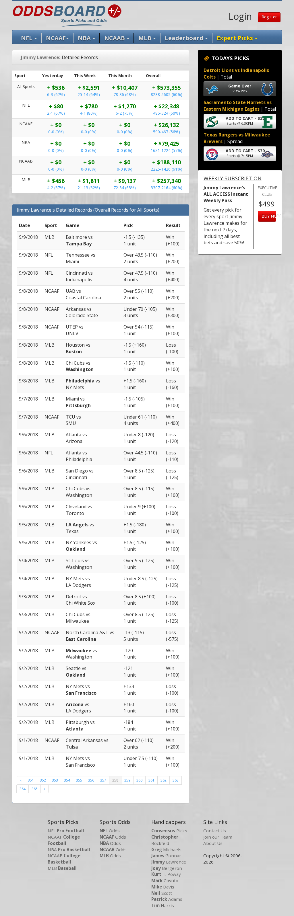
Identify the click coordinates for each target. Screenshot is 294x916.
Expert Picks (235, 38)
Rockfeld (164, 840)
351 (31, 780)
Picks (169, 830)
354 (67, 780)
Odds (110, 830)
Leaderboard (185, 38)
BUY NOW (269, 216)
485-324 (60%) (166, 113)
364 (23, 788)
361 (151, 780)
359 (127, 780)
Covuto (164, 880)
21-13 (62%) (89, 187)
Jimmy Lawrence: (40, 57)
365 (35, 788)
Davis (162, 887)
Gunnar (166, 855)
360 (139, 780)
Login (240, 16)
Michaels (166, 849)
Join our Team (217, 837)
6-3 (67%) (56, 94)
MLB (145, 38)
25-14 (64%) (89, 94)
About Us (213, 843)
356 (91, 780)
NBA (85, 38)
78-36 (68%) (124, 94)
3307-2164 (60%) (166, 187)
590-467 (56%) (166, 131)
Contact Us (214, 830)
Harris (162, 905)
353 (55, 780)
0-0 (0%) (56, 131)
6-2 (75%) (125, 113)
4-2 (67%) (56, 187)
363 (176, 780)
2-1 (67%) (56, 113)
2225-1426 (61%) (166, 169)
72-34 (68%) (124, 187)
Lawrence (168, 862)
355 (79, 780)
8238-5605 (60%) (166, 94)
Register (269, 16)
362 (163, 780)
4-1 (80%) (89, 113)
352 (43, 780)
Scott (161, 893)
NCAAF (64, 840)
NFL (27, 38)
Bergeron (166, 868)
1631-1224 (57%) (166, 150)
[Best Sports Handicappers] (67, 15)
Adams (166, 899)
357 (103, 780)
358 (115, 780)
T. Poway (166, 874)
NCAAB (64, 859)
